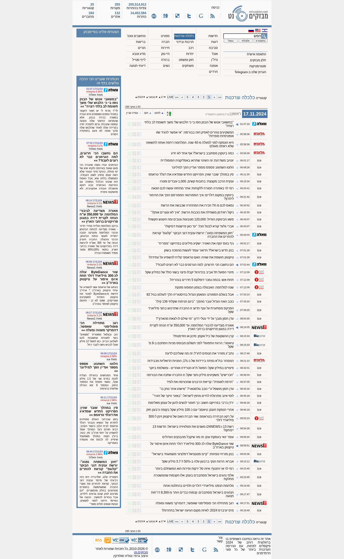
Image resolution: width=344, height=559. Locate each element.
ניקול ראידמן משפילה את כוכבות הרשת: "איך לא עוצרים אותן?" (192, 212)
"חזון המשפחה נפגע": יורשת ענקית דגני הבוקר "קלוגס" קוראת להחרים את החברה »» (99, 467)
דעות (214, 42)
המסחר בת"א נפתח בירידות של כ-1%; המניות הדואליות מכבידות (191, 360)
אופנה (214, 65)
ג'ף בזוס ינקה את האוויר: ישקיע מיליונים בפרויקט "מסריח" (196, 243)
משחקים (188, 65)
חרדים (213, 71)
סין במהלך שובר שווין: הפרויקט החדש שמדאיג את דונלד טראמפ (191, 174)
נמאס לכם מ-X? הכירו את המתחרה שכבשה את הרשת (197, 205)
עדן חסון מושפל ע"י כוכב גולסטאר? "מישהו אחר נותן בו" (197, 389)
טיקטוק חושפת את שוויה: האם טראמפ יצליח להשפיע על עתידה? (191, 257)
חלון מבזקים (258, 60)
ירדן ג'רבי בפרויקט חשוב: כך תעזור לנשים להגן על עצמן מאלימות (191, 402)
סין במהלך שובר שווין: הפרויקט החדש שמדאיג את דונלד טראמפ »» (99, 411)
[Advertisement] (196, 84)
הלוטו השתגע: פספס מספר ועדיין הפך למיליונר (202, 167)
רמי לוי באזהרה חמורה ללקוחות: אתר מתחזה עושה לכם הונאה (192, 188)
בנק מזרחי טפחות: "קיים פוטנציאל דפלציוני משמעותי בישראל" (192, 454)
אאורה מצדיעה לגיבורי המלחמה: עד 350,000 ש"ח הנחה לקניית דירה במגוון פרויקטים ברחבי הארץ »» (99, 216)
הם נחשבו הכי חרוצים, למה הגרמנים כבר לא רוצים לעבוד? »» (99, 157)
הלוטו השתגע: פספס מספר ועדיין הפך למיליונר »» (99, 367)
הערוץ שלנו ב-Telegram (250, 72)
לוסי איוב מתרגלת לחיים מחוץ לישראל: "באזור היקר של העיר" (193, 395)
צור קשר (220, 539)
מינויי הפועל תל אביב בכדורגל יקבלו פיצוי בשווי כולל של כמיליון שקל (189, 272)
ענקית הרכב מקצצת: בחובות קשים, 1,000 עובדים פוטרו (197, 181)
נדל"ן (214, 59)
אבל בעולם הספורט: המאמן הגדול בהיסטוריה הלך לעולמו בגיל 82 (190, 294)
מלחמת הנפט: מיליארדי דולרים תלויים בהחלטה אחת (198, 485)
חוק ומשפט (186, 59)
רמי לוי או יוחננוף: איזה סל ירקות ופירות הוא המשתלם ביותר (194, 468)
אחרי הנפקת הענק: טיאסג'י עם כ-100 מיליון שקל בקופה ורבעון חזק (190, 409)
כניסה (215, 7)
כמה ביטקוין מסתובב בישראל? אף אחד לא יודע (202, 153)
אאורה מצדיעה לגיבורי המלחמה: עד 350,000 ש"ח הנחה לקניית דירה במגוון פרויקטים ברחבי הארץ (192, 327)
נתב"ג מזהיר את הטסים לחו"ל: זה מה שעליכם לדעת (199, 353)
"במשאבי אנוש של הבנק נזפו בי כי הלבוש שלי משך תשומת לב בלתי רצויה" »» (99, 102)
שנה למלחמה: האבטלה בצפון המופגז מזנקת (204, 287)
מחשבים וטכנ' (136, 36)
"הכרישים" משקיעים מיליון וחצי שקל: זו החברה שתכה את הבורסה (190, 375)
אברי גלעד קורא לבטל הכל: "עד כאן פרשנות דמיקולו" (199, 226)
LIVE (170, 97)
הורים (142, 48)
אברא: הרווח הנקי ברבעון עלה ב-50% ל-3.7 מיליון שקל (198, 461)
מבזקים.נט (141, 552)
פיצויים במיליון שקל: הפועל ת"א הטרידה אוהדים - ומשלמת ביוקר (191, 368)
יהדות (190, 54)
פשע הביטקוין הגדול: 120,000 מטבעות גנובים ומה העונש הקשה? (191, 219)
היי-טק (165, 54)
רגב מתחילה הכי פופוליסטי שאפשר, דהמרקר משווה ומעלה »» (99, 326)
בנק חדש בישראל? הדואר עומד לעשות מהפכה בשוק (199, 250)
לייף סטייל (139, 59)
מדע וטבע (139, 54)
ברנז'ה (165, 59)
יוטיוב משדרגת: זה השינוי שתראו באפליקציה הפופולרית (197, 160)
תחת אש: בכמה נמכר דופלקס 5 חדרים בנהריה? (202, 279)
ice (259, 160)
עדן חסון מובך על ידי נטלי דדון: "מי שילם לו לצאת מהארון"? (195, 318)
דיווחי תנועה (138, 65)
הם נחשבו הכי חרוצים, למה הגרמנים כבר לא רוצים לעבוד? (195, 264)
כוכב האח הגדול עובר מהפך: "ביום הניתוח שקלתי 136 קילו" (194, 301)
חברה (166, 42)
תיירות (165, 48)
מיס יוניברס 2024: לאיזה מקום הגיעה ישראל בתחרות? (198, 510)
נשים (166, 65)
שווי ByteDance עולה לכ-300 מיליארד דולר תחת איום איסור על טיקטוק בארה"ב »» (99, 277)
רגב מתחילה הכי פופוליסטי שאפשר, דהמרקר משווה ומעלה (195, 503)
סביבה (213, 48)
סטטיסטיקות (257, 66)
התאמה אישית (256, 54)
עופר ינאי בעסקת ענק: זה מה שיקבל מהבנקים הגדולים (198, 437)
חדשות (213, 36)
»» (176, 97)
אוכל (215, 54)
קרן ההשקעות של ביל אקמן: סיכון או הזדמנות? (203, 336)
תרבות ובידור (185, 42)
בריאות (141, 42)
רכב (191, 48)
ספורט (165, 36)
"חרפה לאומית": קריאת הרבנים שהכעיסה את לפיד (200, 382)
